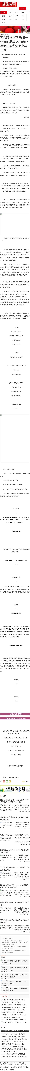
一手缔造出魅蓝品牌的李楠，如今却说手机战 (14, 1039)
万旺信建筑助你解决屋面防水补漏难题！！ (13, 1000)
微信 (7, 781)
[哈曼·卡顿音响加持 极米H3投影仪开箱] (6, 841)
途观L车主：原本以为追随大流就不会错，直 (14, 1019)
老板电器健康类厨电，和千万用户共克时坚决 (14, 1022)
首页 (3, 12)
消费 (16, 19)
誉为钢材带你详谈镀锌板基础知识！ (12, 1002)
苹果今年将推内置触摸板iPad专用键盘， (13, 1041)
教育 (3, 16)
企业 (23, 16)
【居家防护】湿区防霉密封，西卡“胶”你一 (13, 1036)
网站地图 (17, 1064)
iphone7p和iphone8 (13, 777)
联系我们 (3, 1064)
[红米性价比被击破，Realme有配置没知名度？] (6, 911)
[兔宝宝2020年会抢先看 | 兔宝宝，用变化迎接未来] (6, 826)
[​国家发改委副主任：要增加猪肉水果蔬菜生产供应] (6, 858)
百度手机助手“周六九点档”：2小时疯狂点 (13, 1044)
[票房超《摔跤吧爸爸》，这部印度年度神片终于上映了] (6, 876)
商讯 (10, 19)
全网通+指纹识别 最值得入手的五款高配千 (13, 1054)
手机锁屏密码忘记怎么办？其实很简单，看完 (14, 1049)
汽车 (16, 12)
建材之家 (3, 34)
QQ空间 (10, 781)
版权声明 (23, 1064)
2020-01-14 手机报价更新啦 (9, 1051)
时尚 (23, 19)
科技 (16, 16)
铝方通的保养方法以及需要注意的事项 (12, 1017)
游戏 (3, 19)
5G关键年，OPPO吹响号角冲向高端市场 (13, 1046)
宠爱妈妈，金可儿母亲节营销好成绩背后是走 (14, 1014)
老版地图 (10, 1064)
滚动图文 (3, 957)
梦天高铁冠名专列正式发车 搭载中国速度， (14, 1012)
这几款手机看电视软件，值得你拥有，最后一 (14, 1007)
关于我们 (21, 1063)
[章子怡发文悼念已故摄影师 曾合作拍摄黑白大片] (6, 929)
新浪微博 (4, 781)
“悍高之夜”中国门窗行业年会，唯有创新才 (13, 1034)
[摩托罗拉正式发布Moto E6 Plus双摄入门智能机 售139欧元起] (6, 893)
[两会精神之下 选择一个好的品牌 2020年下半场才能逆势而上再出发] (6, 808)
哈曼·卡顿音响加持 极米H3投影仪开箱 (14, 835)
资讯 (10, 12)
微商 (3, 22)
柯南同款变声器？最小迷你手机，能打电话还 (14, 1056)
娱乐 (23, 12)
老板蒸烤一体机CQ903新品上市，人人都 (13, 1009)
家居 (10, 16)
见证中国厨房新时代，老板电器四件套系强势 (14, 1005)
